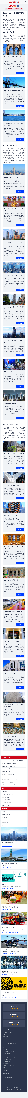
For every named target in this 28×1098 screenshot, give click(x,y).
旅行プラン (5, 822)
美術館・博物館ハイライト (9, 799)
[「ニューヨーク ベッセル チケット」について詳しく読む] (14, 507)
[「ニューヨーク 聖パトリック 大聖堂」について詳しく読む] (14, 446)
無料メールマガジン (7, 814)
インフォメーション (7, 1029)
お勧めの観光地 (6, 1049)
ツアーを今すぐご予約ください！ (9, 953)
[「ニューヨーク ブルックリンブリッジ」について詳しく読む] (14, 49)
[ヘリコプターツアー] (14, 941)
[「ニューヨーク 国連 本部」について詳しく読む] (14, 728)
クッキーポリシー (6, 1038)
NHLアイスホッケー (6, 1061)
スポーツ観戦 (6, 805)
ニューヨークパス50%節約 (9, 766)
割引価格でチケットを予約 (7, 974)
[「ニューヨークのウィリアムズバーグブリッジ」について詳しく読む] (14, 115)
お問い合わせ (5, 1040)
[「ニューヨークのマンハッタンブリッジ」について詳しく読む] (14, 82)
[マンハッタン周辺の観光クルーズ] (14, 855)
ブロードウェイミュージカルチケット (10, 1047)
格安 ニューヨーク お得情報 (9, 785)
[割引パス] (14, 876)
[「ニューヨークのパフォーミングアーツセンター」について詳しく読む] (14, 697)
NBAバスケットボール (7, 1059)
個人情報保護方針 (6, 1036)
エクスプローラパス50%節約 (9, 763)
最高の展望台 (6, 797)
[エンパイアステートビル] (14, 834)
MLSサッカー (5, 1067)
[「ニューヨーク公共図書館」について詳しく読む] (14, 572)
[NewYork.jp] (14, 2)
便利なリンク (5, 1070)
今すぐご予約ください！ (7, 846)
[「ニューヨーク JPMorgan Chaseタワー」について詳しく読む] (14, 332)
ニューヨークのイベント (8, 825)
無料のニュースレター (7, 1081)
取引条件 (4, 1034)
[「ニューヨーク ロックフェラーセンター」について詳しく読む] (14, 201)
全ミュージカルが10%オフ (9, 774)
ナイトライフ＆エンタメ (8, 794)
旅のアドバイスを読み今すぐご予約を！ (10, 932)
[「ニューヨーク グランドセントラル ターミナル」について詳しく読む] (14, 539)
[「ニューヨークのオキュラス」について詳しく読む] (14, 477)
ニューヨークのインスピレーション (10, 1043)
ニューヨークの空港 (6, 1053)
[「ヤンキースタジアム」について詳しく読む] (14, 665)
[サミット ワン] (14, 962)
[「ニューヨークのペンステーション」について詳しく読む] (14, 604)
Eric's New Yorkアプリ (7, 1073)
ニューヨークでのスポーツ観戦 (9, 1057)
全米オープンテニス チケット (10, 771)
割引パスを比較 (6, 1046)
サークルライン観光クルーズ (8, 1051)
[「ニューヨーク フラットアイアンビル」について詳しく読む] (14, 299)
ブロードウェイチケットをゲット (9, 997)
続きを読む (20, 72)
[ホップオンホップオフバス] (14, 918)
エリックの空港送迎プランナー (9, 1077)
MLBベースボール (6, 1063)
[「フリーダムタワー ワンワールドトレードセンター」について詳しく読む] (14, 234)
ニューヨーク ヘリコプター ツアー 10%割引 (13, 760)
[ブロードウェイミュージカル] (14, 983)
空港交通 (5, 817)
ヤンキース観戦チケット (8, 769)
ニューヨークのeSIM (8, 820)
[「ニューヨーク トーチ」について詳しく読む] (14, 395)
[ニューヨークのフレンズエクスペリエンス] (14, 897)
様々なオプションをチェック (8, 888)
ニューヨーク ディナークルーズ (10, 779)
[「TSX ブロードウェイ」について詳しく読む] (14, 364)
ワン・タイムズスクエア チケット (11, 777)
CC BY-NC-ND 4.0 (17, 1089)
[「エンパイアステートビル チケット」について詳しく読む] (14, 169)
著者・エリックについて (7, 1032)
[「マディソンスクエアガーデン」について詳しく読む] (14, 633)
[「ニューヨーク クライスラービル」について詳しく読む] (14, 267)
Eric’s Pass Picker (6, 1075)
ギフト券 (4, 1079)
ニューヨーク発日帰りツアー (9, 782)
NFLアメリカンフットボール (8, 1065)
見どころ (5, 791)
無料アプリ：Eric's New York (9, 812)
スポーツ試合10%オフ (8, 802)
